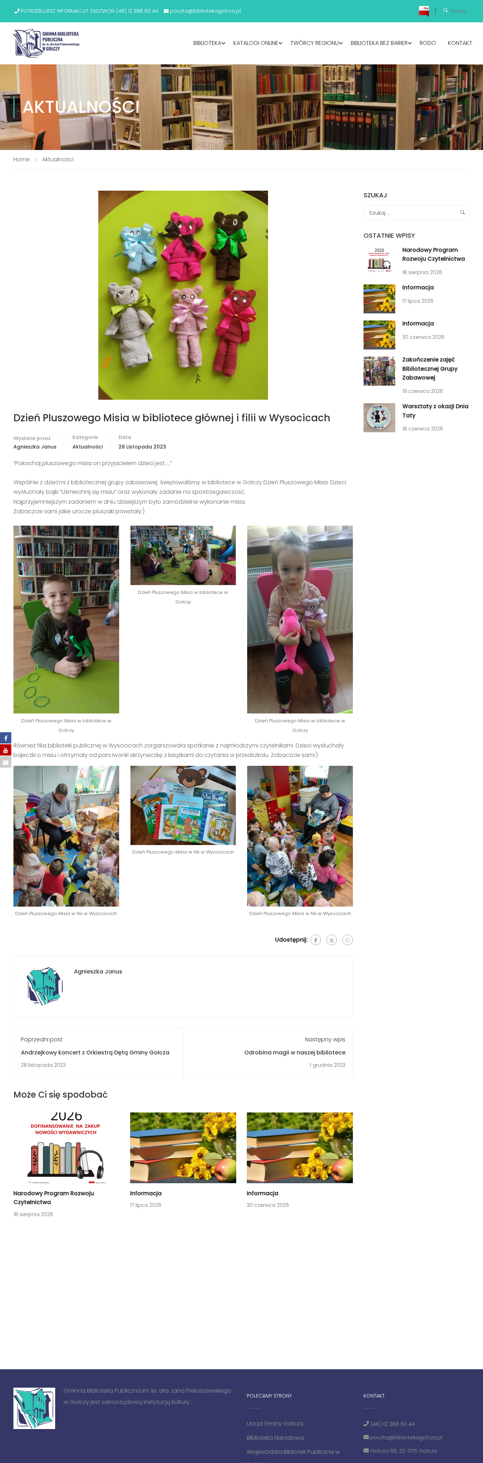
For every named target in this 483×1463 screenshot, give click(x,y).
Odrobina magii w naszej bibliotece (294, 1052)
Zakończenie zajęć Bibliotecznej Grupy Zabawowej (430, 368)
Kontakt (460, 43)
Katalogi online (255, 43)
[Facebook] (315, 940)
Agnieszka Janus (35, 446)
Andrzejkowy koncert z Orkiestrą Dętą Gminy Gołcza (95, 1052)
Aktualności (58, 159)
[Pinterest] (347, 940)
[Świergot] (331, 940)
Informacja (146, 1193)
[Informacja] (183, 1147)
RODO (428, 43)
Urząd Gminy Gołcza (275, 1423)
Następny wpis (325, 1039)
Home (21, 159)
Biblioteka (207, 43)
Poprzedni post (42, 1039)
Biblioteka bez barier (379, 43)
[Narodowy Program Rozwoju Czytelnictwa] (66, 1147)
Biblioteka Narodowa (275, 1438)
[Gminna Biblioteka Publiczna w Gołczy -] (48, 43)
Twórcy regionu (314, 43)
